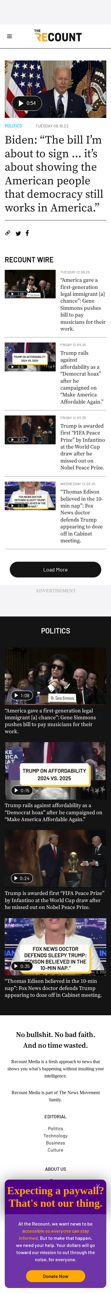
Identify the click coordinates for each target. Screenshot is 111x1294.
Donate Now (55, 1276)
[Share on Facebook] (27, 234)
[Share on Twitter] (18, 234)
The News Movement (79, 1092)
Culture (55, 1150)
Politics (13, 125)
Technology (55, 1135)
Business (55, 1142)
